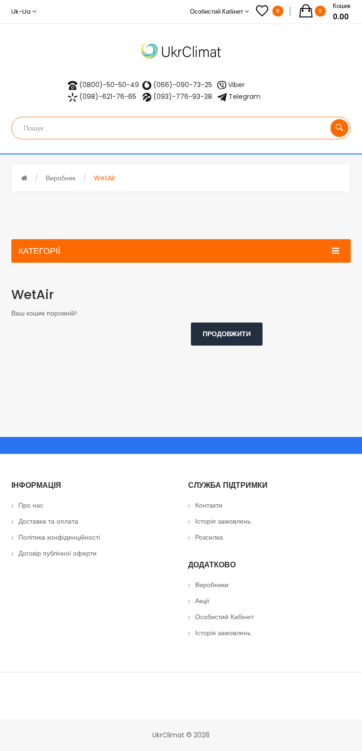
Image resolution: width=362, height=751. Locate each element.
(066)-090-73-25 (182, 84)
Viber (236, 84)
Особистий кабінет (217, 11)
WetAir (104, 178)
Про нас (30, 505)
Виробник (60, 178)
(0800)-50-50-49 (109, 84)
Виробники (212, 584)
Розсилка (209, 537)
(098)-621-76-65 (107, 96)
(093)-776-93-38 (182, 96)
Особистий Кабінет (224, 617)
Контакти (208, 505)
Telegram (245, 96)
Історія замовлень (223, 521)
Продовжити (227, 334)
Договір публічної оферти (57, 553)
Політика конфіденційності (59, 537)
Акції (202, 601)
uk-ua (21, 11)
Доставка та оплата (48, 521)
